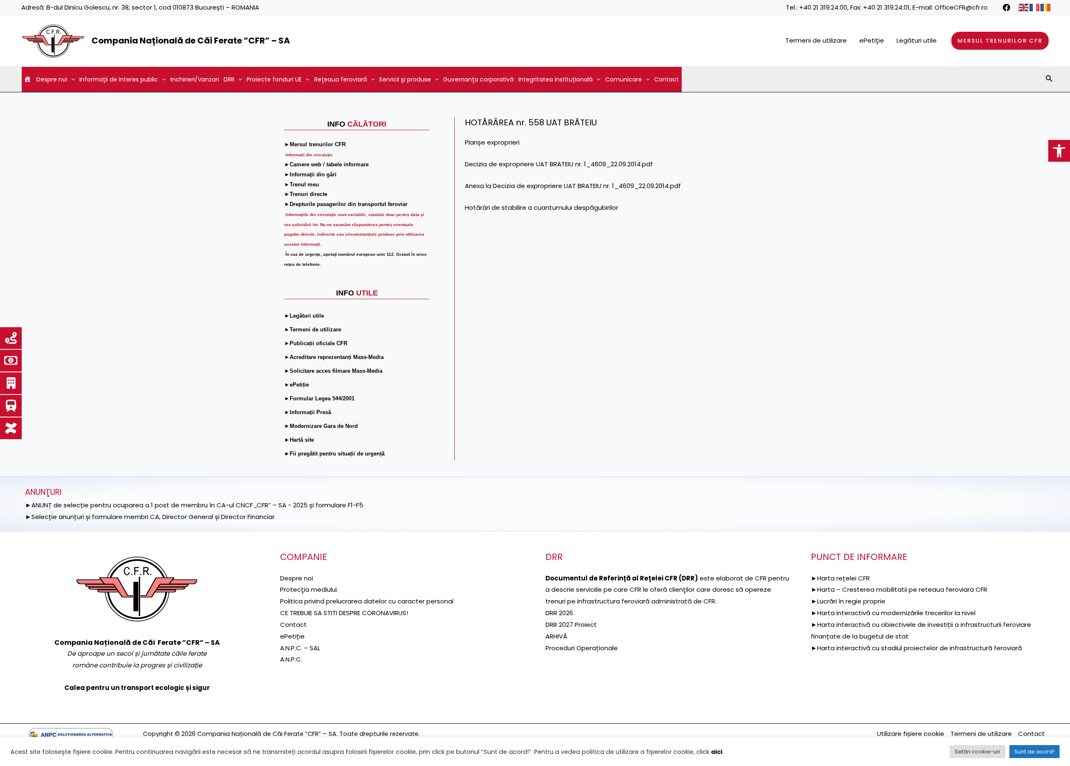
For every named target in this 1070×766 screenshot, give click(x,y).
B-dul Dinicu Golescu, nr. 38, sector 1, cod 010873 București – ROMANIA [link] (152, 7)
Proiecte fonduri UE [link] (274, 79)
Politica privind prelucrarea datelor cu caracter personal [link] (366, 601)
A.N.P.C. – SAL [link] (300, 648)
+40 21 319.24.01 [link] (886, 7)
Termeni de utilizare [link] (816, 40)
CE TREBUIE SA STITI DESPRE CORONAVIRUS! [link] (344, 612)
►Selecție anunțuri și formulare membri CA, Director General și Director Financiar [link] (150, 516)
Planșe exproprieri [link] (492, 142)
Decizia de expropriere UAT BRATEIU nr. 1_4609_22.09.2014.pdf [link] (559, 164)
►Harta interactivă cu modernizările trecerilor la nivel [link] (893, 612)
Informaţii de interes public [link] (118, 79)
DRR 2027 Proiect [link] (571, 624)
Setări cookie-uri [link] (977, 752)
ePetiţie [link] (871, 40)
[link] (1059, 151)
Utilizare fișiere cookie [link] (910, 733)
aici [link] (716, 752)
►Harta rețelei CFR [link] (840, 578)
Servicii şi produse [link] (405, 79)
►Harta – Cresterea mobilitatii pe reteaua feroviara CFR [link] (899, 589)
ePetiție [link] (292, 636)
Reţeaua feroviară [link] (340, 79)
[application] (71, 79)
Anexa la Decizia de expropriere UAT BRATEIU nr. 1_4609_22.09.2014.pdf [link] (573, 185)
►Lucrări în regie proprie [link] (848, 601)
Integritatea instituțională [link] (555, 79)
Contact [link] (666, 79)
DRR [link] (229, 79)
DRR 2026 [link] (559, 612)
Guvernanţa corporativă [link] (478, 79)
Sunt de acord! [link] (1034, 752)
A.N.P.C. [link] (291, 659)
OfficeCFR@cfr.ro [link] (961, 7)
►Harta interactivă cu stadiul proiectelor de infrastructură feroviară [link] (916, 648)
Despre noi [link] (51, 79)
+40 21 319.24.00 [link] (823, 7)
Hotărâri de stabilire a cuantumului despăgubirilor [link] (541, 207)
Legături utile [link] (917, 40)
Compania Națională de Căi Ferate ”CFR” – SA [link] (191, 40)
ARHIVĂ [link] (556, 636)
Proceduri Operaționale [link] (581, 648)
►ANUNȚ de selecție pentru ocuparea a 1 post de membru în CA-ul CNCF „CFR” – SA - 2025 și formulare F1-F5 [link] (194, 505)
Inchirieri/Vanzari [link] (195, 79)
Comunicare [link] (623, 79)
